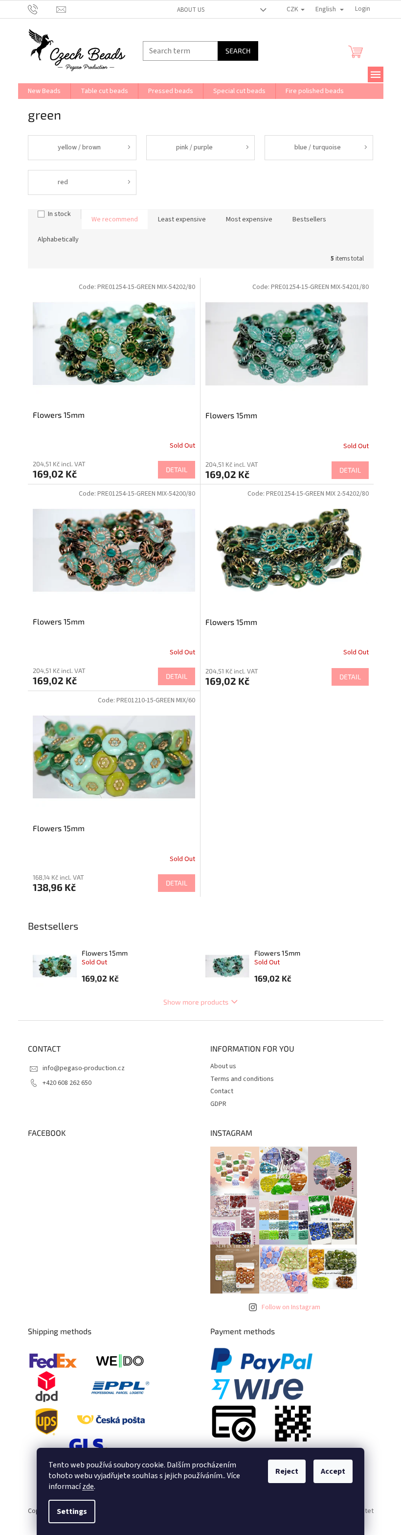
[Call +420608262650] (42, 8)
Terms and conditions (242, 1079)
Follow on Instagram (291, 1307)
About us (190, 9)
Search (237, 51)
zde (88, 1486)
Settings (72, 1511)
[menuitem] (44, 91)
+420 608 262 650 (67, 1083)
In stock (59, 214)
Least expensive (182, 219)
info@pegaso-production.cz (84, 1068)
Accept (333, 1471)
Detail (176, 469)
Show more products (195, 1002)
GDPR (218, 1104)
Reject (286, 1471)
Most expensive (249, 219)
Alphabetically (58, 239)
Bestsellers (309, 219)
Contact (221, 1091)
